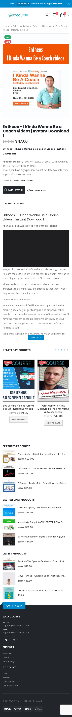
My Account (8, 681)
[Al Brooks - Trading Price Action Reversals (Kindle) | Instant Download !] (9, 486)
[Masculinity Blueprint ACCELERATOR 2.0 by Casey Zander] (9, 525)
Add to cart (15, 189)
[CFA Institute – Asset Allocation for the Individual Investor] (9, 593)
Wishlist (7, 677)
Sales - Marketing (21, 26)
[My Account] (47, 15)
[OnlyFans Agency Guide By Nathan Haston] (9, 510)
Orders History (10, 685)
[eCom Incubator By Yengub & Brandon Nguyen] (9, 539)
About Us (7, 653)
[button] (56, 350)
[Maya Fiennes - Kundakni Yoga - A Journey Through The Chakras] (9, 578)
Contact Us (8, 657)
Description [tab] (16, 203)
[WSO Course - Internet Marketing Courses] (18, 15)
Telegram (14, 639)
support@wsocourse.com (16, 632)
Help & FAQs (9, 661)
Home (6, 26)
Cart (5, 673)
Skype (6, 639)
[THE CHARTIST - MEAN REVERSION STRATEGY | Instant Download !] (9, 471)
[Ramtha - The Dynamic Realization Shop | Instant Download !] (9, 564)
